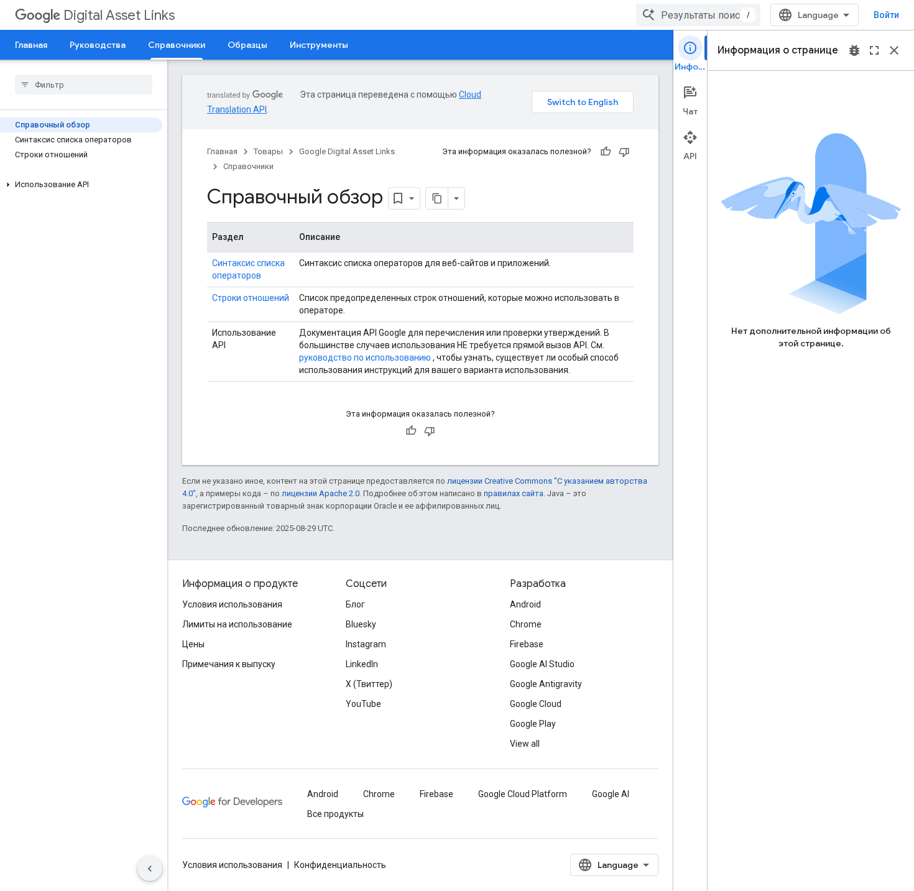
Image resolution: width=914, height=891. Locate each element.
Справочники (176, 44)
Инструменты (319, 44)
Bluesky (361, 624)
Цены (193, 644)
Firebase (526, 644)
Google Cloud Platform (522, 794)
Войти (886, 15)
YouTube (363, 704)
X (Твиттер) (369, 684)
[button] (81, 184)
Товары (268, 151)
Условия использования (232, 604)
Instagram (366, 644)
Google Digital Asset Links (347, 151)
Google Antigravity (546, 684)
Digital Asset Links (119, 15)
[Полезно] (605, 151)
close (894, 50)
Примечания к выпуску (228, 664)
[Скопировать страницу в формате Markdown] (437, 198)
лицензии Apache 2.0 (320, 493)
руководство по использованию (365, 357)
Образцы (247, 44)
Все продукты (335, 814)
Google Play (533, 724)
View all (525, 744)
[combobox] (698, 15)
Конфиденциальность (340, 865)
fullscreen (874, 50)
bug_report (854, 50)
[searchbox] (83, 85)
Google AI (610, 794)
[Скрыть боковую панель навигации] (149, 868)
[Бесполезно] (624, 151)
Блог (355, 604)
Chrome (526, 624)
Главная (31, 44)
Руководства (98, 44)
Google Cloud (535, 704)
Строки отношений (250, 298)
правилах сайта (513, 493)
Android (525, 604)
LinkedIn (362, 664)
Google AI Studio (542, 664)
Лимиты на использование (237, 624)
